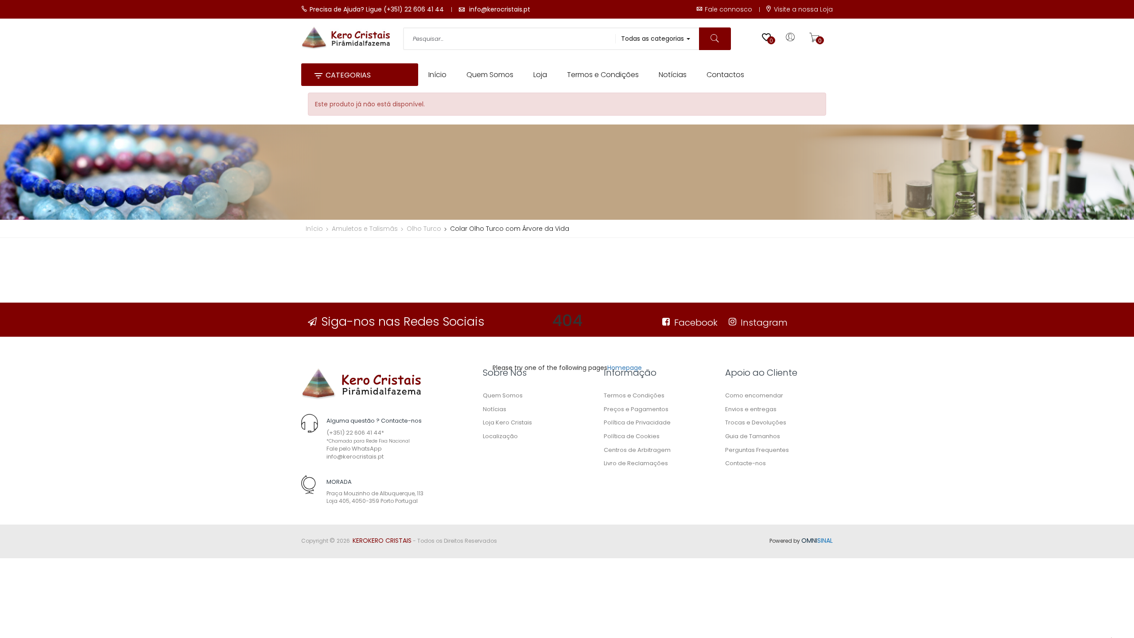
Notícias (494, 409)
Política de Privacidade (637, 422)
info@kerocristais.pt (355, 456)
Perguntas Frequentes (757, 450)
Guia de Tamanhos (752, 436)
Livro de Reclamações (636, 463)
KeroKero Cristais (382, 540)
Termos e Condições (634, 395)
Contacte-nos (745, 463)
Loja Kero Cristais (507, 422)
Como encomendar (754, 395)
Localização (500, 436)
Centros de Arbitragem (637, 450)
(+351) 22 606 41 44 (353, 432)
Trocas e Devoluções (755, 422)
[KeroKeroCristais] (361, 383)
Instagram (764, 322)
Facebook (696, 322)
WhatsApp (367, 448)
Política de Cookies (632, 436)
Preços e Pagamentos (636, 409)
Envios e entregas (751, 409)
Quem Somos (503, 395)
